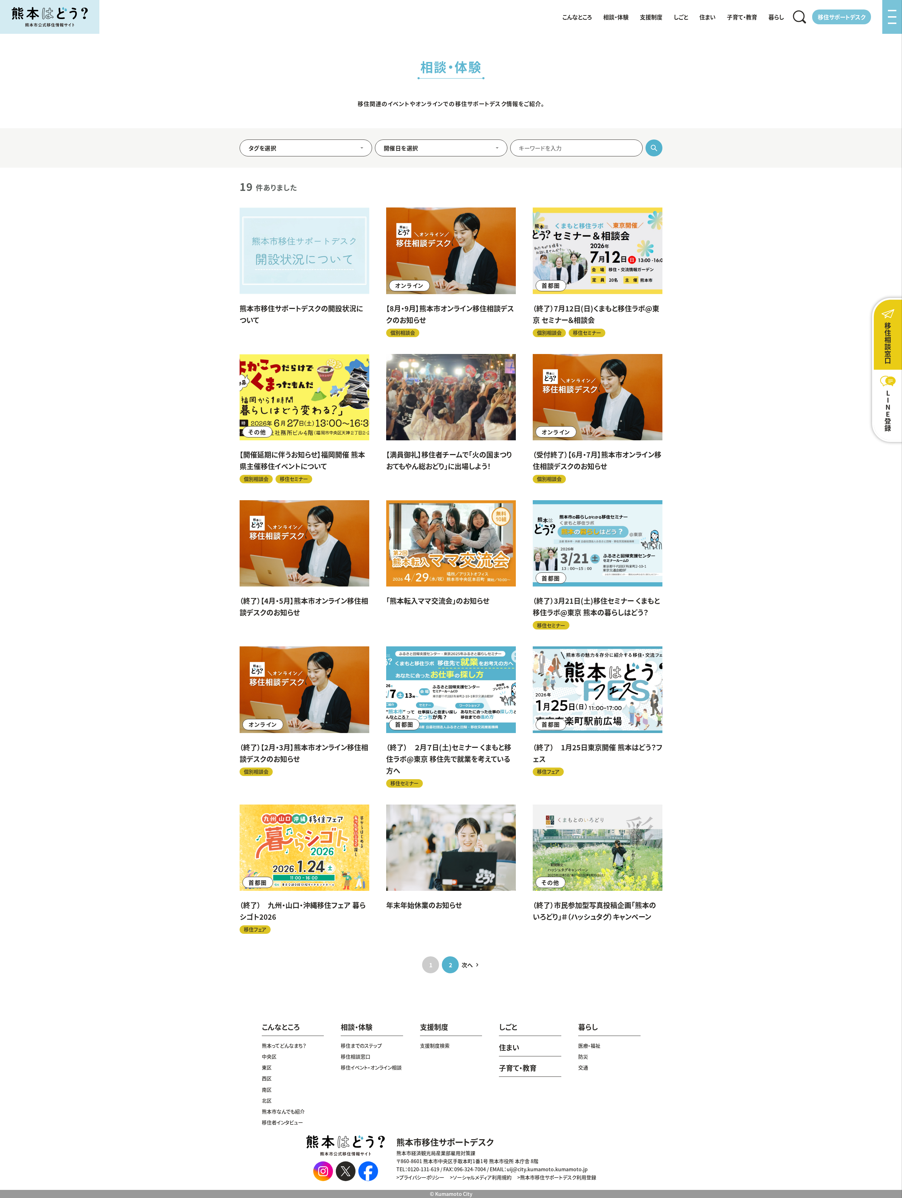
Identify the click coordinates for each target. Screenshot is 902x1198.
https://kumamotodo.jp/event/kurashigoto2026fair (304, 869)
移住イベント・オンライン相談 (371, 1067)
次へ (467, 965)
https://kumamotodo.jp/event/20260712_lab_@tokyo (597, 272)
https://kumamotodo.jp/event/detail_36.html (451, 418)
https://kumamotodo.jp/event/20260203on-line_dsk (304, 716)
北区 (267, 1100)
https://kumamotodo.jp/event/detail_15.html (597, 869)
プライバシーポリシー (421, 1177)
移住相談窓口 (355, 1056)
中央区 (269, 1056)
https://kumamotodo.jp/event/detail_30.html (451, 564)
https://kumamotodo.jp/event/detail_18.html (451, 869)
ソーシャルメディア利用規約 (482, 1177)
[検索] (799, 17)
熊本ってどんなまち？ (284, 1045)
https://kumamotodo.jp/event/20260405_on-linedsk (304, 564)
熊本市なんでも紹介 (283, 1111)
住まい (707, 17)
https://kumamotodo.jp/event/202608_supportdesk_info (304, 272)
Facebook (368, 1171)
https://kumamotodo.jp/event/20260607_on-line (597, 418)
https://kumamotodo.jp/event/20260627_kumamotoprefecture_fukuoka (304, 418)
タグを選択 (262, 148)
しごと (681, 17)
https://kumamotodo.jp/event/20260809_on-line (451, 272)
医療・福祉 (589, 1045)
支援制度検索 (435, 1045)
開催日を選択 (401, 148)
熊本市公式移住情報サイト (49, 17)
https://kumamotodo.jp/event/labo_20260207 (451, 716)
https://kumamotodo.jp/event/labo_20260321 (597, 564)
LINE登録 (888, 411)
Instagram (323, 1171)
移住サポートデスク (841, 17)
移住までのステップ (361, 1045)
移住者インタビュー (282, 1122)
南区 (267, 1089)
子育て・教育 (742, 17)
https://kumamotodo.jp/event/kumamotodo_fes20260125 (597, 716)
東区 (267, 1067)
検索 (799, 17)
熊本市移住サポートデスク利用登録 (558, 1177)
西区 (267, 1078)
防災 (583, 1056)
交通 (583, 1067)
